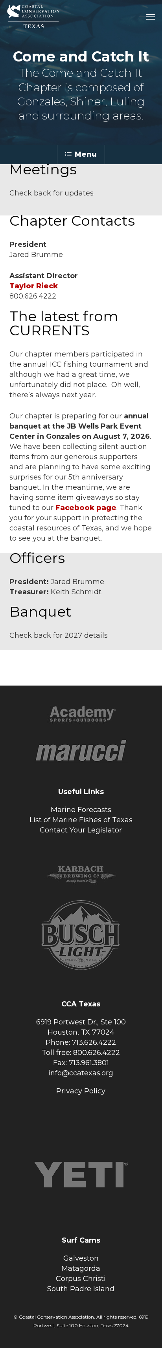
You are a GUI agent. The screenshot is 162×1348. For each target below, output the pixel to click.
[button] (150, 16)
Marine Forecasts (81, 809)
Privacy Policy (80, 1091)
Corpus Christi (81, 1278)
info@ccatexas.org (80, 1073)
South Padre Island (80, 1289)
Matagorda (80, 1268)
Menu (86, 154)
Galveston (81, 1258)
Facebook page (85, 507)
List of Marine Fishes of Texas (81, 820)
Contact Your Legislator (81, 830)
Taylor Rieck (33, 286)
